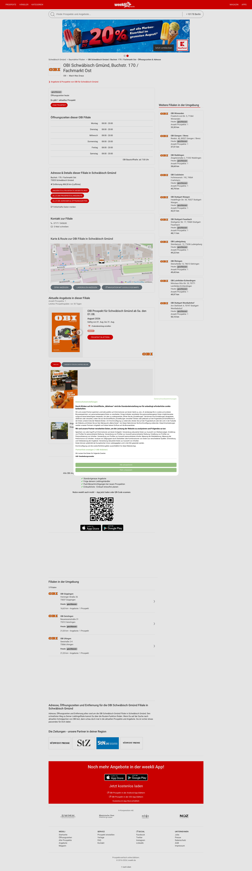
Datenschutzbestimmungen (165, 399)
